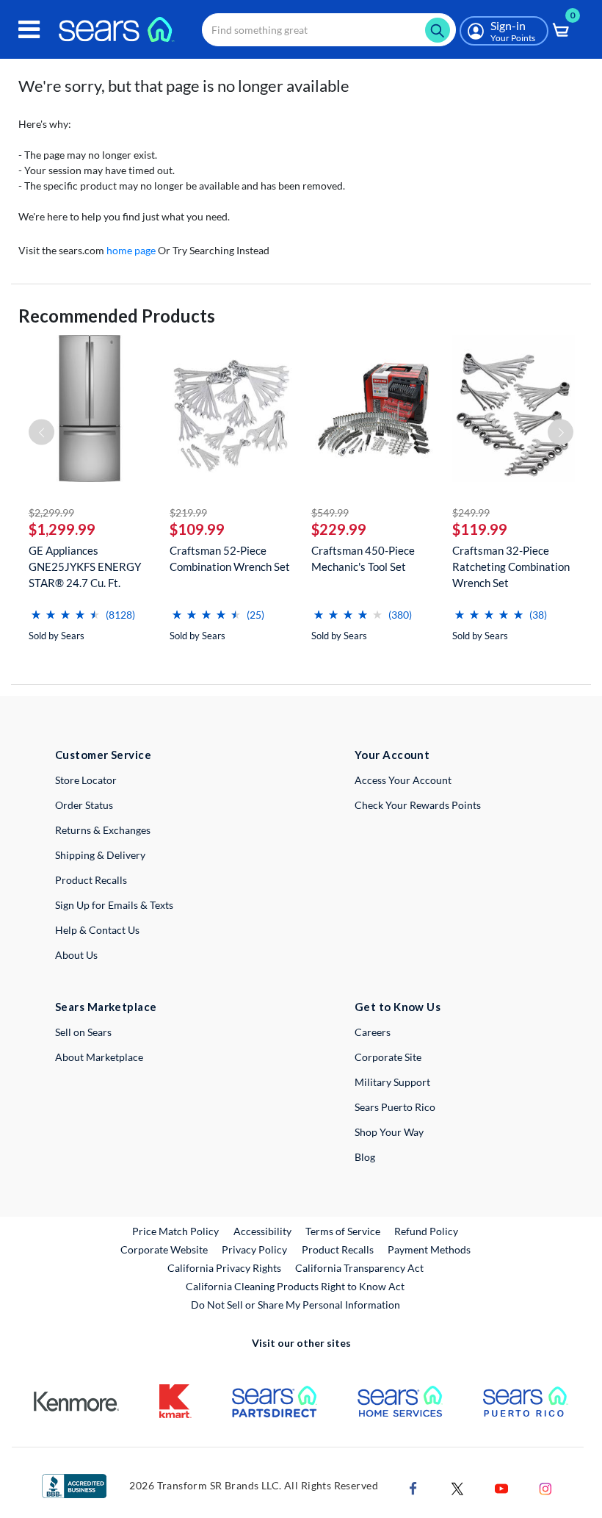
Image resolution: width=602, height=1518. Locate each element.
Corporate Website (164, 1249)
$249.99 (471, 512)
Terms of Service (342, 1231)
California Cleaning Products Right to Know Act (295, 1286)
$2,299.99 (51, 512)
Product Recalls (91, 880)
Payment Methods (429, 1249)
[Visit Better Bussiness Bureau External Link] (74, 1485)
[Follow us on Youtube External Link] (501, 1487)
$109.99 (197, 529)
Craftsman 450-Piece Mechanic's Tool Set (363, 558)
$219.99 (188, 512)
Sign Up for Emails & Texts (114, 905)
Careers (373, 1032)
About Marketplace (99, 1057)
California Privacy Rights (224, 1268)
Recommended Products (116, 315)
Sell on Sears (83, 1032)
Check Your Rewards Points (418, 805)
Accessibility (262, 1231)
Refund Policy (426, 1231)
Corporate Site (388, 1057)
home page (131, 250)
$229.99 (338, 529)
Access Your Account (403, 780)
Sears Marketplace (106, 1006)
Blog (365, 1157)
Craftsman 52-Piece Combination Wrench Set (230, 558)
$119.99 (479, 529)
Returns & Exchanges (102, 830)
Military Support (392, 1082)
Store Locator (86, 780)
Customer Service (103, 754)
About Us (76, 955)
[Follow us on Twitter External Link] (457, 1487)
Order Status (84, 805)
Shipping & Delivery (100, 855)
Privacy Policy (254, 1249)
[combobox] (329, 29)
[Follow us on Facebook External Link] (413, 1487)
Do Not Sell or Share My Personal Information (295, 1304)
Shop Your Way (389, 1132)
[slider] (65, 609)
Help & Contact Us (97, 930)
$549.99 (330, 512)
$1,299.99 (62, 529)
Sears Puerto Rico (395, 1107)
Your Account (392, 754)
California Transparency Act (359, 1268)
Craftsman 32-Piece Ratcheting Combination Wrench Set (511, 566)
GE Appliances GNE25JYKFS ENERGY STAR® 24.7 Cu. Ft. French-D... (85, 567)
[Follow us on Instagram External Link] (545, 1487)
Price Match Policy (175, 1231)
